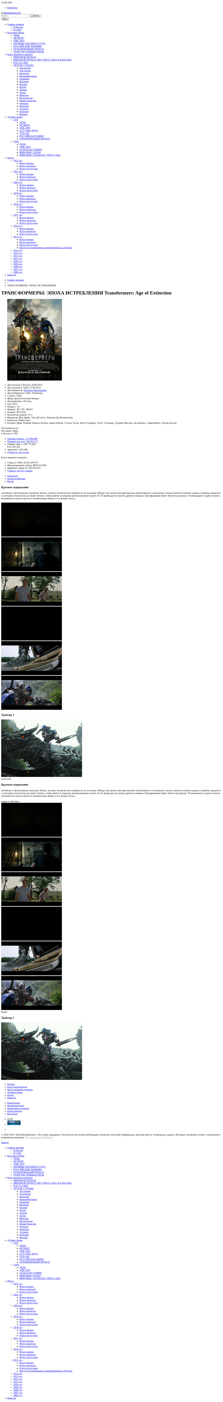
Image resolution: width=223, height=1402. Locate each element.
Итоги (10, 158)
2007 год (17, 269)
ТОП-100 (24, 133)
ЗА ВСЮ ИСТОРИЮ (30, 149)
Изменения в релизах (18, 1108)
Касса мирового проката (20, 54)
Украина (23, 103)
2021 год (17, 171)
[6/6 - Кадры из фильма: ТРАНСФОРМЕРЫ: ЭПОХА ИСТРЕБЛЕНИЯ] (31, 709)
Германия (24, 79)
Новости (11, 275)
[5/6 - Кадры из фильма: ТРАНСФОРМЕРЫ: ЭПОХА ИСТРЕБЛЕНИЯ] (31, 674)
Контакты (12, 7)
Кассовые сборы (15, 32)
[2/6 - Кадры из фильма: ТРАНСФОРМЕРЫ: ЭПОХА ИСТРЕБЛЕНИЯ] (31, 570)
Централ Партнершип (35, 390)
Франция (24, 106)
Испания (24, 81)
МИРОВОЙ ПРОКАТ (24, 57)
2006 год (17, 272)
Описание (12, 476)
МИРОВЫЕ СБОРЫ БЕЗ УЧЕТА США (40, 155)
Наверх (5, 1142)
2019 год (17, 193)
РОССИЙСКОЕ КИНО (31, 136)
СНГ (15, 119)
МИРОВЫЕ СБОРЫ (30, 152)
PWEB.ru (48, 1137)
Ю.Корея (24, 111)
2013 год (17, 253)
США (16, 141)
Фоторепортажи (15, 1105)
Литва (22, 92)
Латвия (23, 89)
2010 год (17, 261)
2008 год (17, 266)
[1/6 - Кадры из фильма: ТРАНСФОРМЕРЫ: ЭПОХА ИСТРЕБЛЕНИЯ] (31, 535)
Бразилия (24, 73)
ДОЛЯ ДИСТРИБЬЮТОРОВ (28, 51)
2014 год (17, 250)
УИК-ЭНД (18, 40)
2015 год (17, 236)
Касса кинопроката (17, 1087)
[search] (35, 16)
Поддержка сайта (34, 1137)
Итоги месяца (26, 163)
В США (17, 30)
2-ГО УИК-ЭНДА (28, 130)
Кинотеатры (13, 1103)
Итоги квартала (27, 166)
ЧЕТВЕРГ (18, 38)
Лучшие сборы (15, 117)
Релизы (11, 1084)
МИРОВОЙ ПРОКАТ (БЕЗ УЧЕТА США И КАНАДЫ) (42, 60)
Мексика (24, 95)
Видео (10, 481)
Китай (22, 87)
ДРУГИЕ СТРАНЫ (23, 65)
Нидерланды (26, 98)
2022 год (17, 160)
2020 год (17, 182)
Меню (5, 19)
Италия (23, 84)
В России (18, 27)
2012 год (17, 256)
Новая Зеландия (27, 100)
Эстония (23, 109)
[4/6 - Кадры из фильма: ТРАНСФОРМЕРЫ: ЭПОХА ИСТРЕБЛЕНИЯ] (31, 639)
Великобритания (28, 76)
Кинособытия (14, 1111)
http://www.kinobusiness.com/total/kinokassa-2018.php (45, 247)
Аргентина (25, 70)
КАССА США (20, 62)
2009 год (17, 264)
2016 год (17, 226)
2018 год (17, 204)
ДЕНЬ (16, 35)
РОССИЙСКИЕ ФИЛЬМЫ (27, 46)
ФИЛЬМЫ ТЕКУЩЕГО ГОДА (29, 43)
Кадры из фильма (16, 478)
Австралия (24, 68)
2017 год (17, 215)
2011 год (17, 258)
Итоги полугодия (28, 168)
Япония (23, 114)
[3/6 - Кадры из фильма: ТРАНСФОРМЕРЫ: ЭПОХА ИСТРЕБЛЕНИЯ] (31, 605)
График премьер (15, 24)
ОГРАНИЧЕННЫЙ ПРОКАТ (28, 49)
